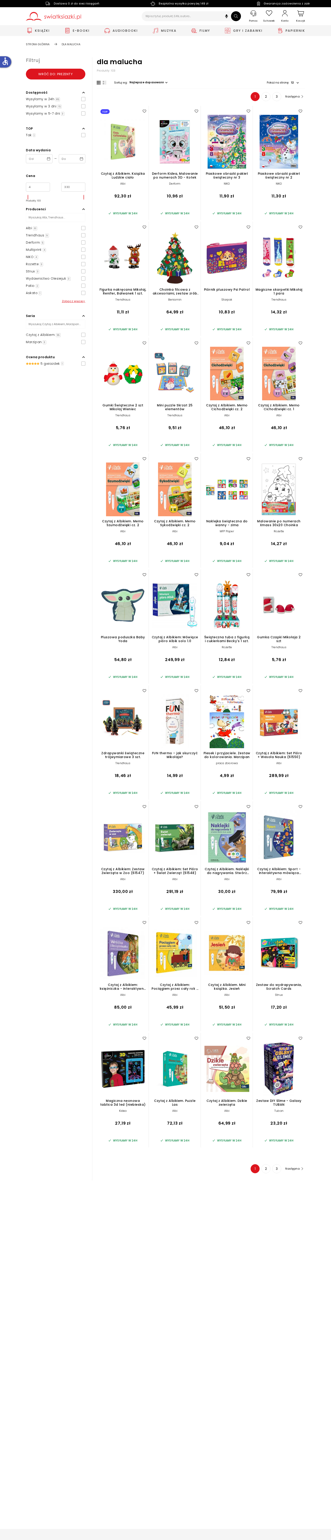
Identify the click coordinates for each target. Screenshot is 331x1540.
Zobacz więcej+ (73, 301)
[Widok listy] (104, 82)
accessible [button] (5, 61)
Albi (123, 184)
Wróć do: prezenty (55, 74)
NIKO (227, 184)
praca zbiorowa (227, 763)
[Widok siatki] (98, 82)
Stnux (279, 995)
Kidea (123, 1111)
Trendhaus (122, 299)
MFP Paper (227, 531)
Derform (174, 184)
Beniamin (175, 299)
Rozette (279, 531)
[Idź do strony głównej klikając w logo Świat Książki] (53, 16)
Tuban (278, 1111)
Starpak (226, 299)
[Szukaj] (236, 16)
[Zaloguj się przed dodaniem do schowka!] (144, 111)
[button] (226, 17)
